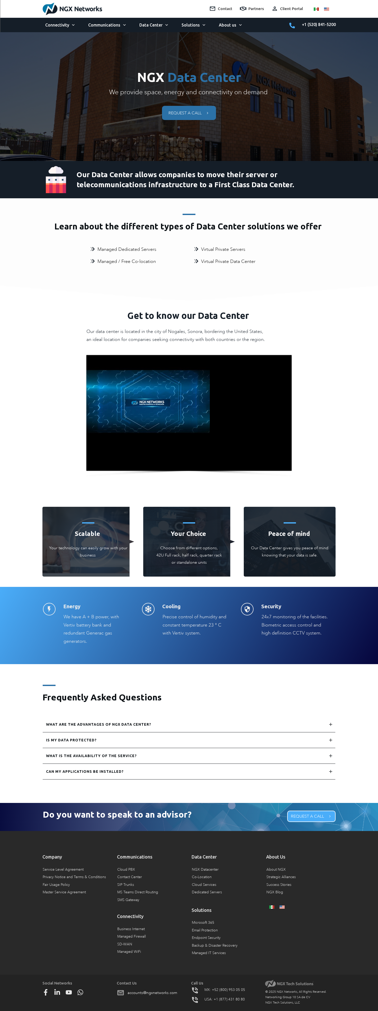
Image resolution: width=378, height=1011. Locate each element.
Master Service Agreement (64, 892)
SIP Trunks (125, 885)
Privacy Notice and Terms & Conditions (74, 877)
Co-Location (202, 877)
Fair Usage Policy (56, 885)
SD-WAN (124, 944)
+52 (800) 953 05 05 (228, 990)
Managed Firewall (131, 936)
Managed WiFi (129, 951)
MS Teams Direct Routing (137, 892)
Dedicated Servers (207, 892)
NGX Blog (274, 892)
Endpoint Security (206, 938)
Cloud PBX (126, 869)
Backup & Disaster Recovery (215, 945)
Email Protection (205, 930)
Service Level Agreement (63, 869)
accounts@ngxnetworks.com (152, 992)
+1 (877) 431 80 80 (229, 999)
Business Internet (131, 929)
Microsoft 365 (203, 922)
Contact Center (129, 877)
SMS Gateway (128, 900)
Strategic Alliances (281, 877)
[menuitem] (316, 8)
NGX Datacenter (205, 869)
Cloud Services (204, 885)
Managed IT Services (209, 953)
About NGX (276, 869)
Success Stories (278, 885)
